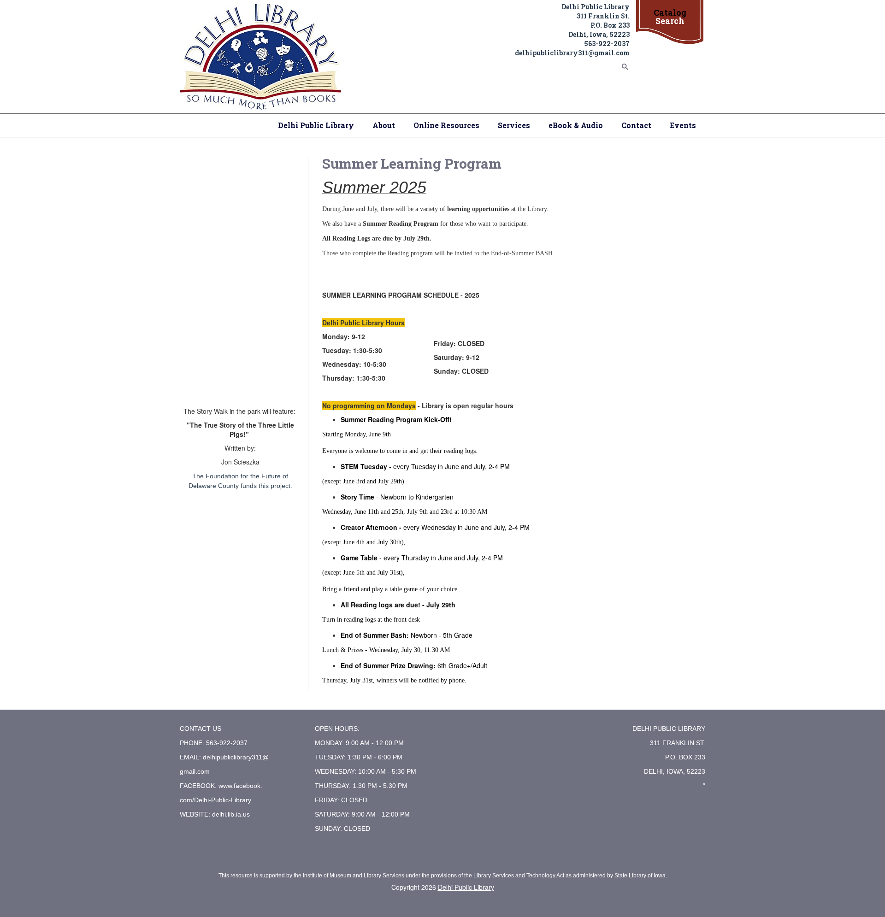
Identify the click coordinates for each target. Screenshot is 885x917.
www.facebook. (240, 785)
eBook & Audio (576, 125)
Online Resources (446, 125)
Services (514, 125)
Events (683, 125)
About (383, 125)
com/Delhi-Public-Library (215, 800)
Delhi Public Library (316, 125)
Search (669, 20)
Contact (636, 125)
